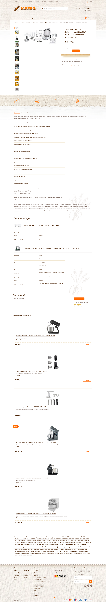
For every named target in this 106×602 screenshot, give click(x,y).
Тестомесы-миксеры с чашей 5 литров (24, 551)
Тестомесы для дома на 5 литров (37, 537)
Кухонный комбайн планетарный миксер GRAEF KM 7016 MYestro (36, 442)
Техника (28, 18)
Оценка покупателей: (81, 302)
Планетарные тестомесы (43, 538)
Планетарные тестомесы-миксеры (78, 548)
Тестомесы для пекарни (58, 542)
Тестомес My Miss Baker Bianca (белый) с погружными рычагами (36, 513)
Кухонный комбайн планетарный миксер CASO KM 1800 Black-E (35, 335)
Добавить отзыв (79, 298)
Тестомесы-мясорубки (56, 538)
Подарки (26, 577)
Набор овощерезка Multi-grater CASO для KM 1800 (31, 371)
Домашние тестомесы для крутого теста (70, 544)
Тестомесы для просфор (27, 553)
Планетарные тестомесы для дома (32, 548)
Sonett (49, 18)
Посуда (43, 18)
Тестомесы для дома (52, 553)
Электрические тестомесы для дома (23, 549)
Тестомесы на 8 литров (24, 540)
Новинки (26, 575)
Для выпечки (36, 18)
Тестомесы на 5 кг (25, 546)
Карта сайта (37, 588)
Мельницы (22, 18)
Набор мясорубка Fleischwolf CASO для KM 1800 (31, 407)
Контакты (44, 1)
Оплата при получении (26, 101)
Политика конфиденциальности (42, 581)
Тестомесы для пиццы (40, 551)
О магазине (16, 1)
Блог (56, 1)
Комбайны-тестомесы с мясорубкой (74, 537)
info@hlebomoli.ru (58, 572)
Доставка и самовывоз (27, 1)
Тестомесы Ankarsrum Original (37, 540)
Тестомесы (29, 555)
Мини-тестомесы (31, 538)
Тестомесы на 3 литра (62, 548)
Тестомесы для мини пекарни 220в (55, 537)
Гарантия (37, 1)
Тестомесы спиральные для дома (23, 542)
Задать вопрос (76, 65)
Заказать (76, 51)
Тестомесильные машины (57, 549)
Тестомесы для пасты (51, 540)
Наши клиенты (37, 594)
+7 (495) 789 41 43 (84, 8)
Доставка (36, 595)
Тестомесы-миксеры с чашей (51, 544)
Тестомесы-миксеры (70, 542)
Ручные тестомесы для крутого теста (41, 542)
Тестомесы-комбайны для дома (42, 549)
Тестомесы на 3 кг (62, 546)
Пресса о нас (37, 592)
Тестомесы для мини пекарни (65, 553)
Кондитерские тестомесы (75, 551)
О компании (37, 570)
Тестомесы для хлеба (62, 551)
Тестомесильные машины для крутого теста (76, 549)
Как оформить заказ (39, 584)
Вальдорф (55, 18)
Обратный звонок (87, 6)
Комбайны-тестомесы (83, 540)
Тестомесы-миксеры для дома (75, 546)
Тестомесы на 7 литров (40, 553)
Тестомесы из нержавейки (21, 537)
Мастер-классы (64, 18)
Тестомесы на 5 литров (68, 538)
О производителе (32, 113)
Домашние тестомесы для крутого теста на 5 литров (43, 546)
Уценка (25, 574)
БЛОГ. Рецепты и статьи (40, 577)
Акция (15, 18)
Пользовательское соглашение (42, 583)
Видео (23, 113)
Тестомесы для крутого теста (49, 548)
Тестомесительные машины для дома (67, 540)
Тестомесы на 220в (51, 551)
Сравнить (65, 65)
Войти (91, 1)
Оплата (51, 1)
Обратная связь (58, 570)
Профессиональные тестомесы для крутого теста (31, 544)
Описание (17, 113)
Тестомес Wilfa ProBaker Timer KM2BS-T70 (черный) (32, 478)
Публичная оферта (38, 579)
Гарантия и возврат (39, 586)
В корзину (87, 344)
